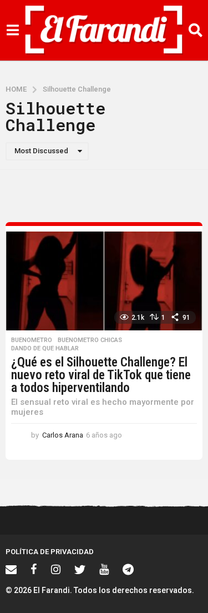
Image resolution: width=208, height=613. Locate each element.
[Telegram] (128, 569)
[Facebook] (34, 569)
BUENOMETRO (31, 340)
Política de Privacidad (50, 551)
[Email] (11, 569)
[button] (12, 30)
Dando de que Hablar (45, 348)
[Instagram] (55, 569)
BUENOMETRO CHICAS (90, 340)
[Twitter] (79, 569)
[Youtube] (104, 569)
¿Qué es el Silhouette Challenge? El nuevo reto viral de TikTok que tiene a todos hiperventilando (101, 375)
